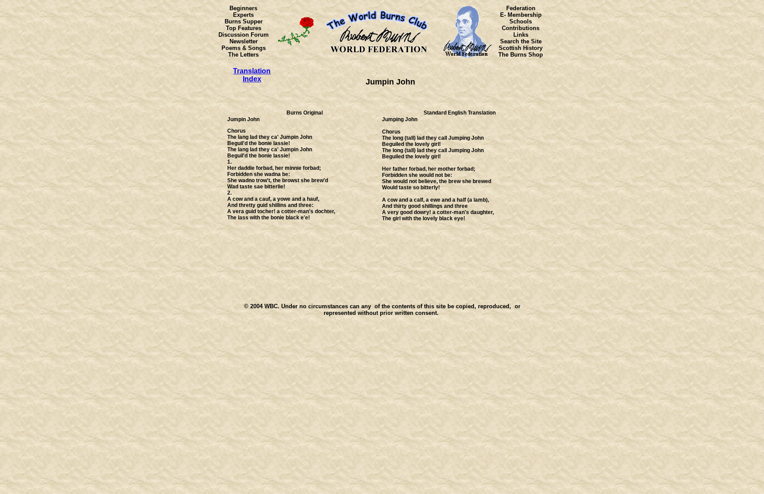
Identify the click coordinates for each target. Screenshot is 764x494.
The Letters (243, 54)
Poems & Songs (244, 48)
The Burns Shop (520, 54)
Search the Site (521, 41)
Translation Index (252, 75)
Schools (520, 21)
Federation (520, 8)
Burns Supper (244, 21)
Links (520, 34)
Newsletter (243, 41)
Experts (243, 14)
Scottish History (520, 48)
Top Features (243, 28)
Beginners (243, 8)
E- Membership (521, 14)
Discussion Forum (243, 34)
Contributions (520, 28)
